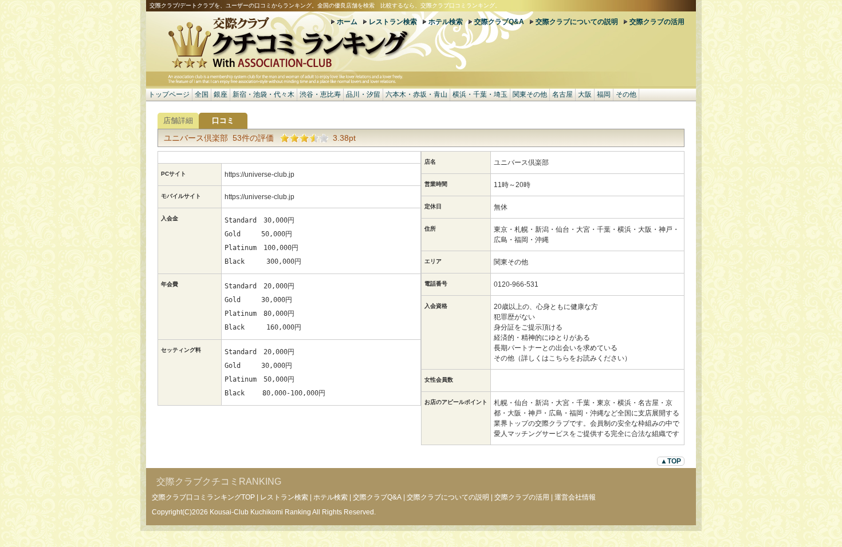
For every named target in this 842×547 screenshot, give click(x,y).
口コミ (223, 120)
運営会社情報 (575, 497)
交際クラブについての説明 (577, 22)
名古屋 (562, 94)
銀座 (220, 94)
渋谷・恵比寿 (320, 94)
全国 (201, 94)
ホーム (347, 22)
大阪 (585, 94)
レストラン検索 (393, 22)
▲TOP (670, 461)
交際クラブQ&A (499, 22)
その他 (626, 94)
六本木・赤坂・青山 (416, 94)
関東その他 (530, 94)
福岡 (604, 94)
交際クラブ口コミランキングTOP (203, 497)
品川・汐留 (363, 94)
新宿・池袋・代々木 (263, 94)
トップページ (169, 94)
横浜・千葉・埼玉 (480, 94)
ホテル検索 (445, 22)
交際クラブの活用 (656, 22)
